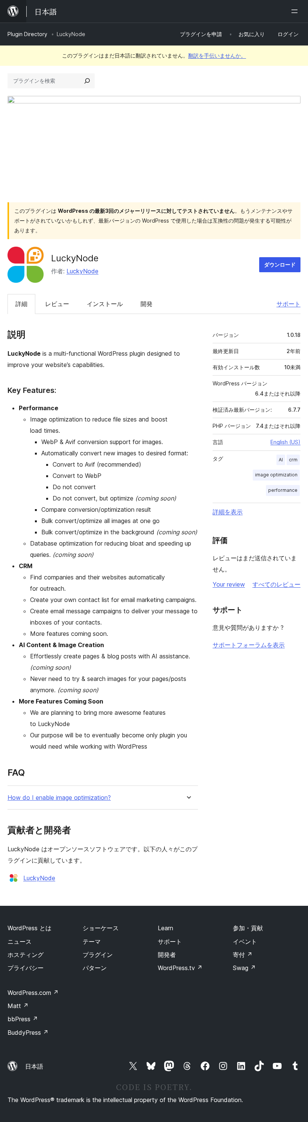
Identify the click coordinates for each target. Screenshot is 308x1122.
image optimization (276, 475)
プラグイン (98, 954)
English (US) (285, 442)
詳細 (21, 304)
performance (282, 490)
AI (281, 459)
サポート (288, 304)
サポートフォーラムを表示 (249, 645)
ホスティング (26, 954)
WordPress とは (29, 928)
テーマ (92, 941)
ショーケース (101, 928)
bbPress (23, 1019)
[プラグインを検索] (87, 80)
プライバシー (26, 968)
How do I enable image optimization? (59, 797)
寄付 (242, 954)
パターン (95, 968)
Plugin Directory (27, 34)
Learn (165, 928)
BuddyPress (28, 1032)
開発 (146, 304)
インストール (105, 304)
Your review (229, 584)
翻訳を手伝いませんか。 (217, 55)
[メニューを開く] (296, 11)
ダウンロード (280, 264)
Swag (244, 968)
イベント (245, 941)
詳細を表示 (228, 512)
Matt (18, 1006)
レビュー (57, 304)
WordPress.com (33, 992)
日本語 (34, 1066)
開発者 (167, 954)
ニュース (20, 941)
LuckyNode (82, 271)
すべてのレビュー (276, 584)
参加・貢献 (248, 928)
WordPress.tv (180, 968)
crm (293, 459)
